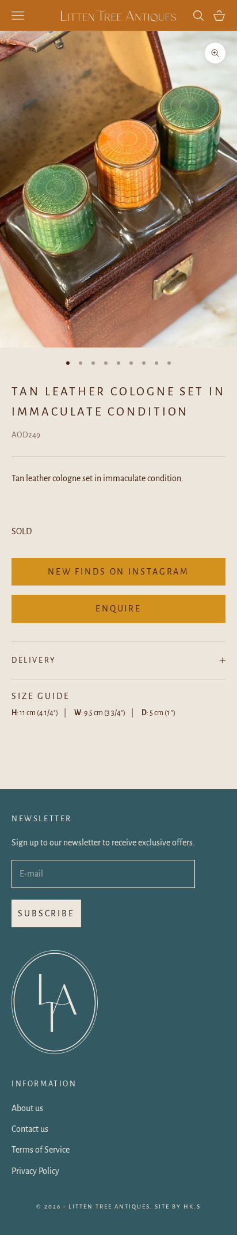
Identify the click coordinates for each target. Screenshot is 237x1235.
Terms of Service (41, 1149)
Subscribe (46, 913)
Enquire (118, 608)
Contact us (30, 1129)
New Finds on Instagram (118, 571)
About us (27, 1108)
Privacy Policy (35, 1171)
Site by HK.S (178, 1206)
